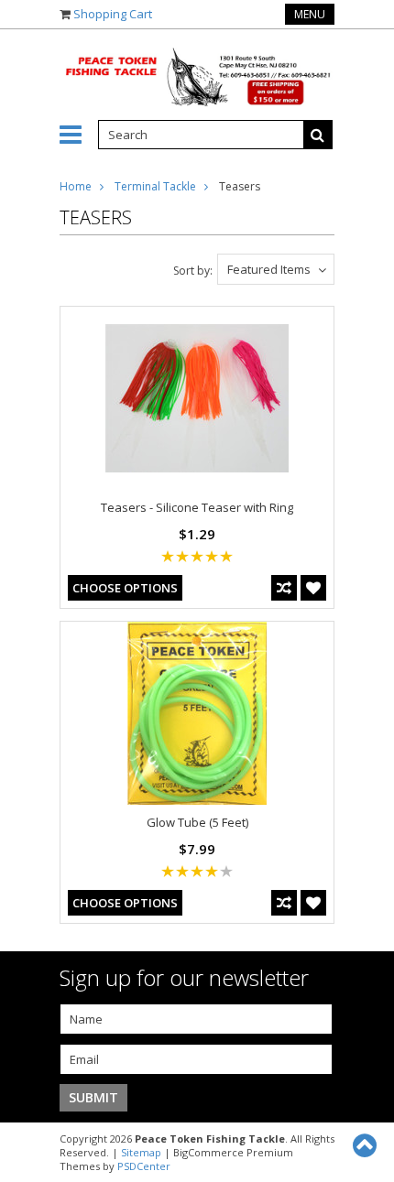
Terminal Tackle (155, 186)
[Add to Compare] (284, 588)
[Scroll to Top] (366, 1145)
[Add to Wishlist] (313, 588)
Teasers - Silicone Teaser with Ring (197, 507)
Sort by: (193, 270)
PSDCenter (143, 1166)
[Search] (318, 134)
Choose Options (125, 588)
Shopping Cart (112, 13)
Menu (309, 14)
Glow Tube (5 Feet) (197, 822)
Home (76, 186)
